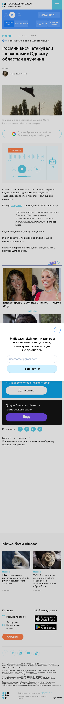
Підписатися (32, 368)
